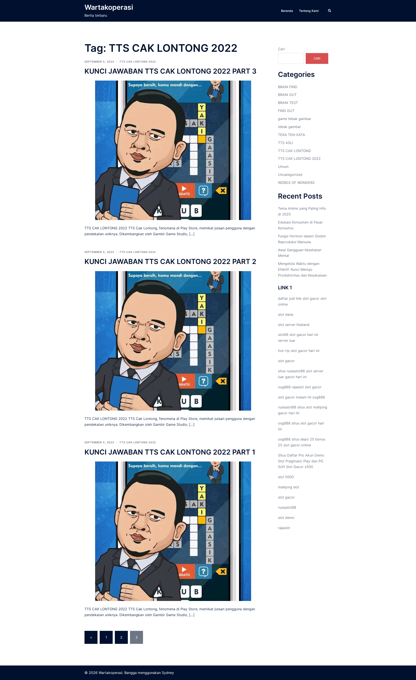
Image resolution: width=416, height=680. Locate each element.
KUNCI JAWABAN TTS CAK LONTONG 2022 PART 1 (169, 452)
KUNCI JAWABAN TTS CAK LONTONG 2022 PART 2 (170, 261)
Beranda (287, 11)
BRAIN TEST (288, 102)
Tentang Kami (308, 11)
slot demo (286, 517)
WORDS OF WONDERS (296, 182)
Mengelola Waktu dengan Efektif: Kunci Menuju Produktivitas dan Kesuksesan (302, 269)
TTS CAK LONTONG (294, 151)
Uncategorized (290, 174)
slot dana (285, 314)
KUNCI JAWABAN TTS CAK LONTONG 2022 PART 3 (170, 71)
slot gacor (311, 298)
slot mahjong (316, 407)
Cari (281, 49)
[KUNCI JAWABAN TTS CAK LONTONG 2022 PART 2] (173, 340)
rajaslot (298, 387)
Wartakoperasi (108, 7)
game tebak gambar (294, 119)
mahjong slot (288, 487)
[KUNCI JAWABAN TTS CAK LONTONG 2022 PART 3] (173, 150)
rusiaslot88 (287, 507)
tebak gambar (289, 127)
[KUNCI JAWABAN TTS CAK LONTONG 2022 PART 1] (173, 531)
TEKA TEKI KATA (291, 135)
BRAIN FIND (287, 87)
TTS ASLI (285, 143)
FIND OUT (286, 110)
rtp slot (291, 350)
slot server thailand (293, 324)
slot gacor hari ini (303, 334)
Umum (283, 166)
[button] (330, 11)
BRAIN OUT (287, 94)
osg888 (318, 397)
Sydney (168, 672)
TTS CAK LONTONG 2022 (137, 61)
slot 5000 (286, 477)
